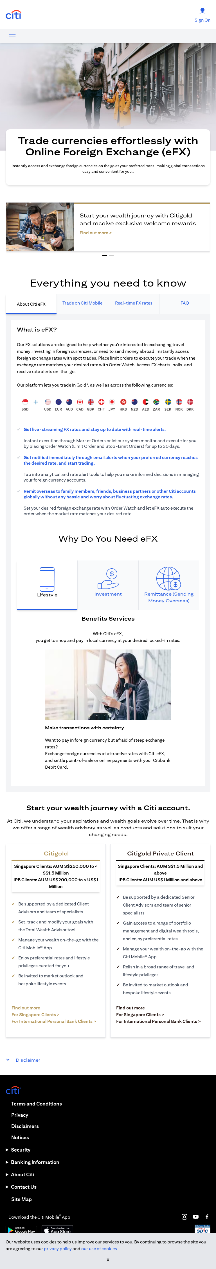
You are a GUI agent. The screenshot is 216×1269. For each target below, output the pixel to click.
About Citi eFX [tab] (31, 304)
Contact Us (24, 1187)
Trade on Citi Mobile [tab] (82, 303)
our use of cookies (99, 1248)
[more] (12, 36)
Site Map (21, 1199)
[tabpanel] (108, 553)
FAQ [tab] (185, 303)
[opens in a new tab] (13, 15)
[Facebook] (207, 1216)
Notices (20, 1137)
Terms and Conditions (36, 1104)
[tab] (47, 585)
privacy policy (58, 1248)
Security (20, 1150)
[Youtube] (195, 1216)
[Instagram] (184, 1216)
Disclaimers (25, 1126)
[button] (104, 255)
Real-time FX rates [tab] (133, 303)
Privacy (19, 1115)
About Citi (22, 1174)
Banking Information (35, 1162)
